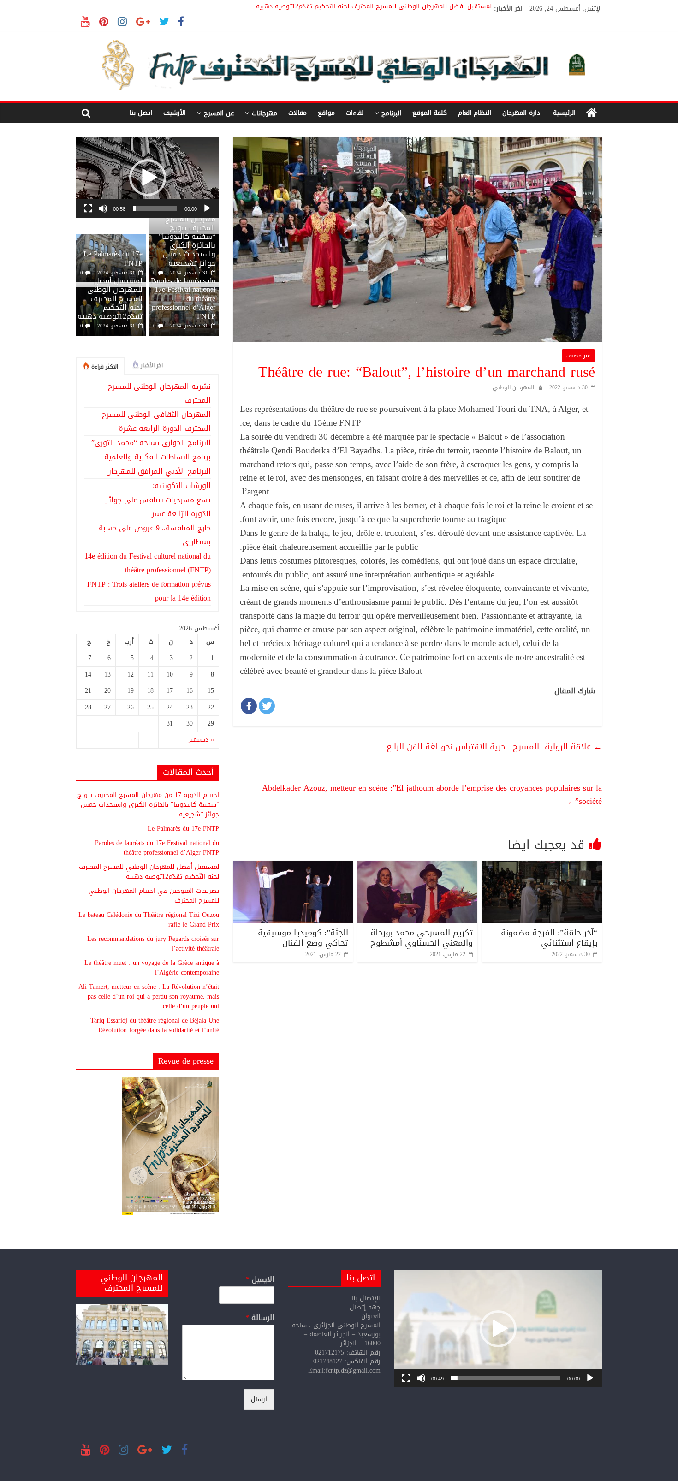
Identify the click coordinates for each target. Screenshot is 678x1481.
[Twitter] (267, 706)
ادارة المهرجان (522, 113)
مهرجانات (264, 113)
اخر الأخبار (152, 365)
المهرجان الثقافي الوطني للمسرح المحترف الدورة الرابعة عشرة (156, 421)
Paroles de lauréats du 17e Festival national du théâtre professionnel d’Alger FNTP (157, 848)
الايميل (260, 1280)
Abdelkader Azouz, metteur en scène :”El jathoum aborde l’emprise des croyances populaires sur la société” (432, 794)
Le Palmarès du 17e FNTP (113, 258)
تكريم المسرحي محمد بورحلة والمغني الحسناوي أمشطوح (421, 938)
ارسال (259, 1399)
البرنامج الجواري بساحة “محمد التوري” (151, 442)
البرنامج (391, 113)
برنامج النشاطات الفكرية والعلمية (157, 457)
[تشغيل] (207, 208)
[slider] (155, 208)
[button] (147, 177)
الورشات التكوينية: (182, 485)
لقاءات (354, 113)
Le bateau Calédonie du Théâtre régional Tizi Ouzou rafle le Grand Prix (148, 920)
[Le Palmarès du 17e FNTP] (111, 238)
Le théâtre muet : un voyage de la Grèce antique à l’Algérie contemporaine (151, 968)
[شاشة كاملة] (88, 208)
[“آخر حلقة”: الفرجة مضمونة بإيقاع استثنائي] (542, 866)
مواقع (326, 113)
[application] (147, 177)
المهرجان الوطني (513, 387)
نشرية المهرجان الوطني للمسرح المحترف (159, 393)
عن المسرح (219, 113)
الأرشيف (174, 113)
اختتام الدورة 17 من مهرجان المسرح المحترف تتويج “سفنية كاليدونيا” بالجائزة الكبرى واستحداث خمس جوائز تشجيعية (184, 236)
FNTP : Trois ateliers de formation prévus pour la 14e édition (149, 591)
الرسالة (259, 1318)
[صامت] (102, 208)
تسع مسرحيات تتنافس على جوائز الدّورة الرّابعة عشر (158, 507)
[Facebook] (249, 706)
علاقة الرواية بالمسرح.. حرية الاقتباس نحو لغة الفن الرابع (494, 747)
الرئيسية (564, 113)
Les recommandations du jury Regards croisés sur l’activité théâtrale (153, 944)
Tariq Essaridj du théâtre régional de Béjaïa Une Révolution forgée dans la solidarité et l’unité (154, 1025)
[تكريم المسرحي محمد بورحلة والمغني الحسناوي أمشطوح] (417, 866)
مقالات (297, 113)
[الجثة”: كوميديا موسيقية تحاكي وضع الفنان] (293, 866)
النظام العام (474, 113)
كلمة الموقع (429, 113)
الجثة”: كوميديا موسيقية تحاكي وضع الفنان (303, 938)
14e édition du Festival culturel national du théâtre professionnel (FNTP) (147, 563)
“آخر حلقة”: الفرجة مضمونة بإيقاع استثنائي (549, 938)
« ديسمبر (201, 739)
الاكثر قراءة (104, 367)
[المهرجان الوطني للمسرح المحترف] (591, 113)
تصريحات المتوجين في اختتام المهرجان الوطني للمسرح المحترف (154, 896)
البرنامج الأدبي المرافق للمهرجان (158, 471)
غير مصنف (578, 356)
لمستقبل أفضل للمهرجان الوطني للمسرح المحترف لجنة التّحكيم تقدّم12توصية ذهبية (374, 8)
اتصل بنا (141, 113)
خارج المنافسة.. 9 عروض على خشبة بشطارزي (155, 535)
